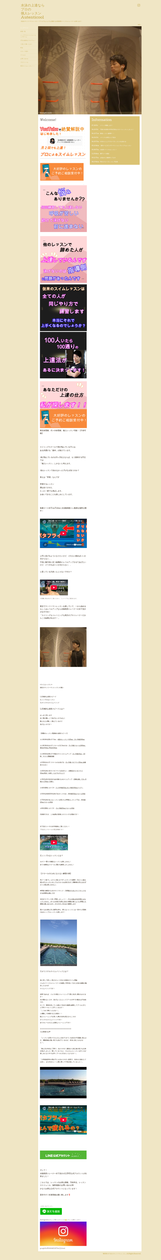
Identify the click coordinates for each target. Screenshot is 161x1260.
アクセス (23, 55)
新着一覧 (23, 31)
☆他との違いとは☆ (26, 44)
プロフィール (24, 62)
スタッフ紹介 (24, 51)
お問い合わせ (24, 59)
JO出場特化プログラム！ (28, 40)
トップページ (24, 28)
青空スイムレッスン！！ (27, 66)
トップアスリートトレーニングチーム (28, 36)
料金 (21, 48)
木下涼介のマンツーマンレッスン (117, 1253)
